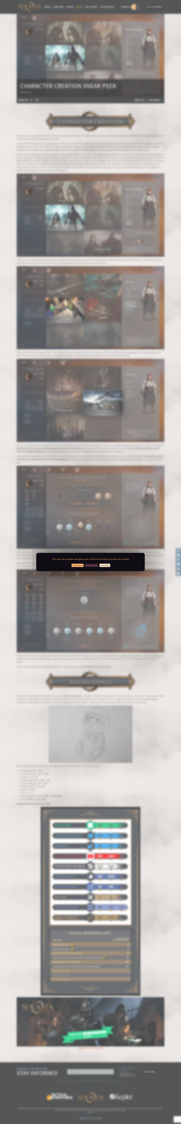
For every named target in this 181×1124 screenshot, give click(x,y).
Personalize (105, 565)
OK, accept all (78, 565)
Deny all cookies (91, 565)
